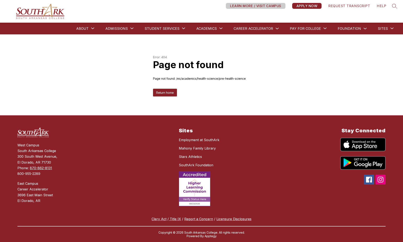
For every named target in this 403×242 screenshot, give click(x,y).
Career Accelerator (253, 28)
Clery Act (159, 219)
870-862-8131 (41, 168)
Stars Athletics (190, 157)
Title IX (175, 219)
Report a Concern (198, 219)
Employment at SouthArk (199, 140)
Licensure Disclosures (233, 219)
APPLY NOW (307, 6)
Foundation (349, 28)
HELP (381, 6)
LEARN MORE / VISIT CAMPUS (255, 6)
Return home (165, 92)
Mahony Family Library (197, 148)
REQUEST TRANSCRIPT (349, 6)
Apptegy (211, 236)
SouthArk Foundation (196, 165)
